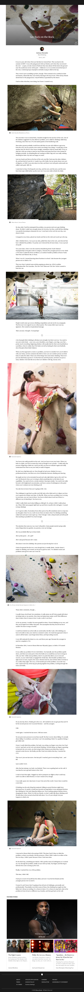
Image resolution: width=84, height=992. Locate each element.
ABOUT (18, 979)
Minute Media (39, 990)
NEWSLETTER (45, 982)
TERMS (18, 982)
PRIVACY (54, 979)
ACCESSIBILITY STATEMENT (60, 982)
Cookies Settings (30, 984)
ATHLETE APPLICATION (31, 979)
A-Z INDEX (19, 984)
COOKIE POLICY (29, 982)
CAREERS (44, 979)
